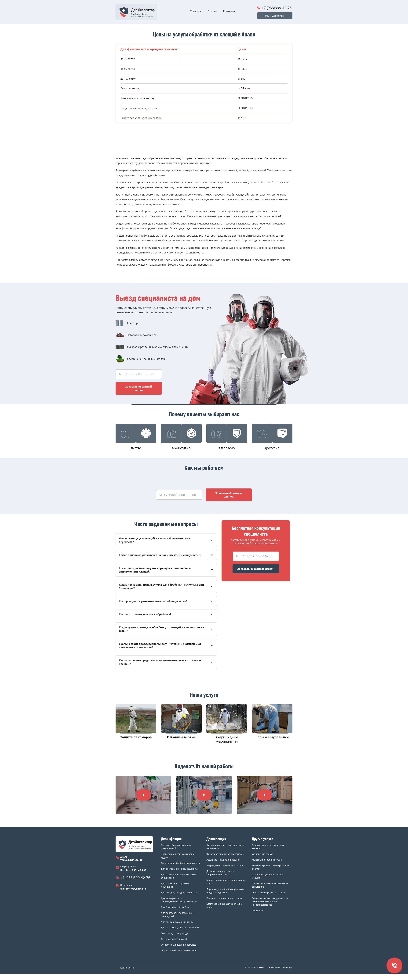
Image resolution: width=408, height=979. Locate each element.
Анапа (123, 856)
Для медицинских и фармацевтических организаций (179, 900)
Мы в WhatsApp (274, 16)
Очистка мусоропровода (174, 933)
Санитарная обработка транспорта (180, 863)
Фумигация (258, 910)
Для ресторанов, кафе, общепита (179, 868)
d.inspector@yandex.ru (133, 888)
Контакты (229, 11)
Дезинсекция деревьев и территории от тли (220, 873)
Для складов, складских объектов (179, 892)
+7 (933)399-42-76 (277, 7)
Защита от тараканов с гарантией (225, 853)
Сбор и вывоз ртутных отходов (269, 892)
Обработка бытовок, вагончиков (179, 950)
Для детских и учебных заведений (180, 927)
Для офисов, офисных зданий (177, 921)
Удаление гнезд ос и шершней (223, 859)
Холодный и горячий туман (267, 859)
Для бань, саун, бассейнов (175, 907)
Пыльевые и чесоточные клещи (224, 898)
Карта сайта (127, 967)
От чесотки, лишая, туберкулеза (178, 944)
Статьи (212, 11)
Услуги (194, 11)
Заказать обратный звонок (138, 388)
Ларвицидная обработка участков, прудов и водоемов (225, 891)
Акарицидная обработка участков (225, 865)
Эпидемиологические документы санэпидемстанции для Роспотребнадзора (270, 901)
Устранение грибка (262, 853)
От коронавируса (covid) (174, 938)
